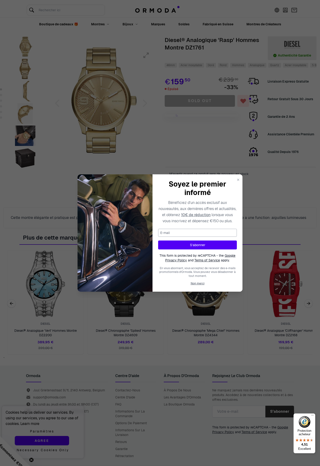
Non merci (198, 283)
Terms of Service (207, 260)
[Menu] (312, 416)
